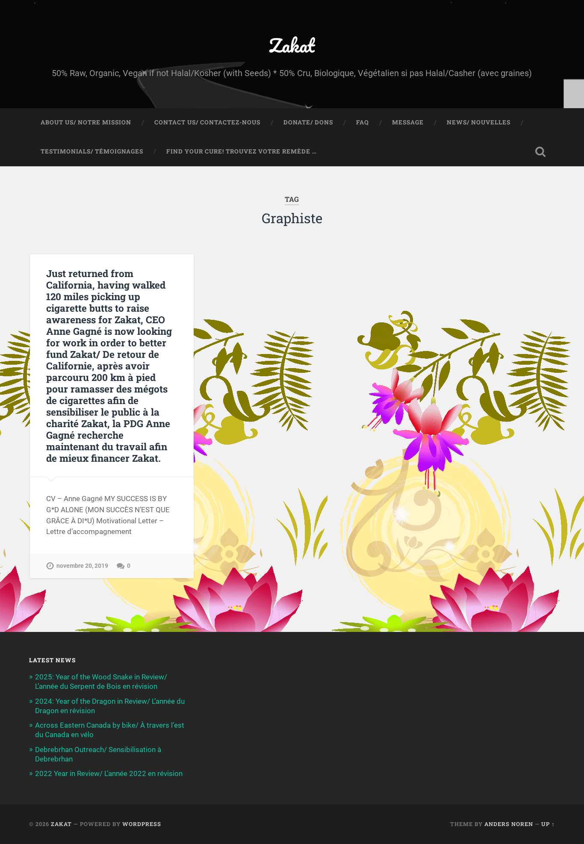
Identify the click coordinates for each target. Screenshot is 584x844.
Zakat (292, 45)
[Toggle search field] (540, 151)
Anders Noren (508, 823)
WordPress (141, 823)
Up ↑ (548, 823)
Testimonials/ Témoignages (92, 151)
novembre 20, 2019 (82, 566)
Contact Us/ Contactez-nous (207, 122)
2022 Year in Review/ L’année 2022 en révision (109, 773)
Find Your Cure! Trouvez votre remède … (241, 151)
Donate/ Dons (308, 122)
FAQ (362, 122)
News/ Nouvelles (478, 122)
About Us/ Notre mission (86, 122)
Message (408, 122)
